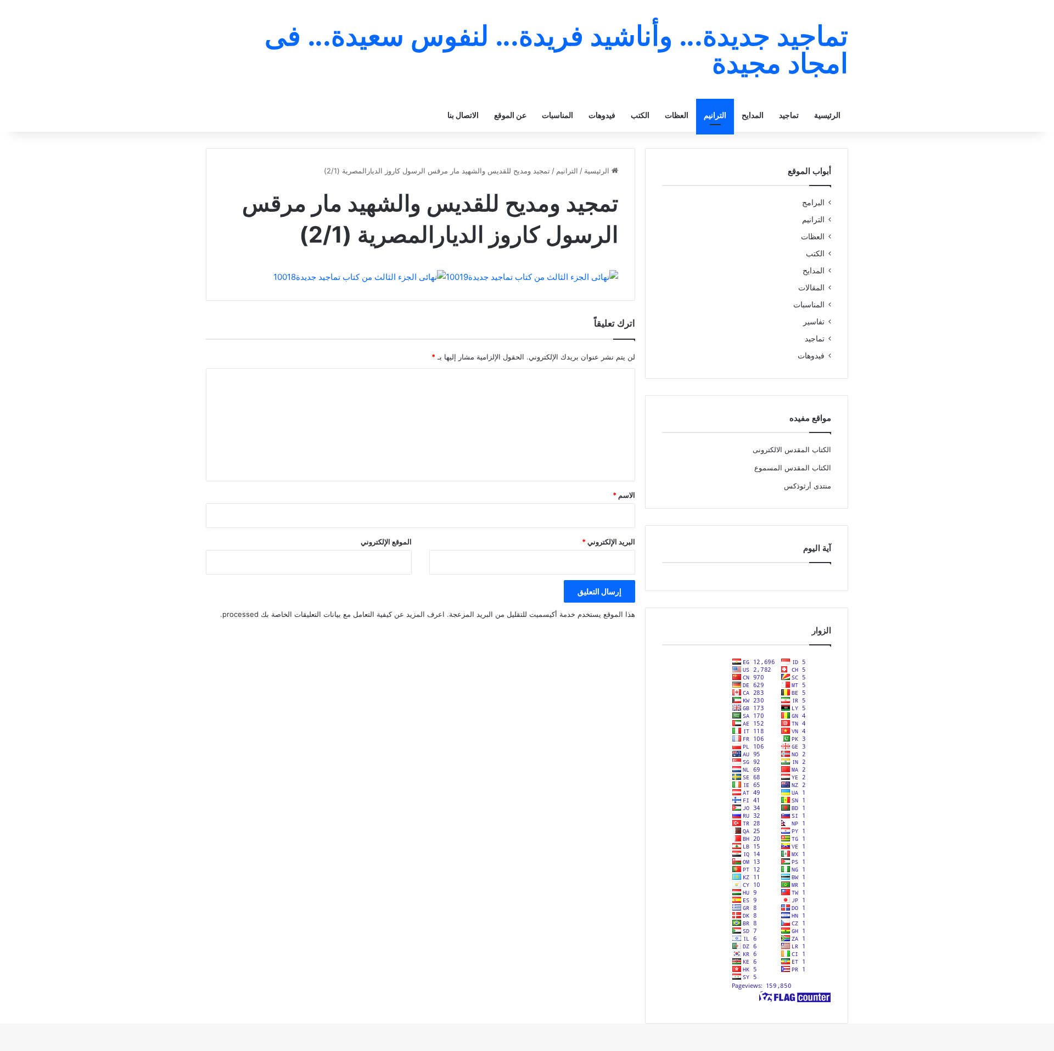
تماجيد (789, 115)
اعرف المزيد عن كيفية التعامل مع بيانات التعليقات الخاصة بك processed (333, 614)
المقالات (811, 287)
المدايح (753, 115)
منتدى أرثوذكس (807, 485)
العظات (676, 115)
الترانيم (715, 115)
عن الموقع (510, 115)
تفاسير (814, 321)
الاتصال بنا (463, 115)
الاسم (624, 495)
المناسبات (557, 115)
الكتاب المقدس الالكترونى (792, 449)
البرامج (813, 202)
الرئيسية (827, 115)
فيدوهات (601, 115)
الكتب (640, 115)
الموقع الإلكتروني (386, 541)
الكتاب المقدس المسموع (792, 467)
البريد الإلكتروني (608, 541)
